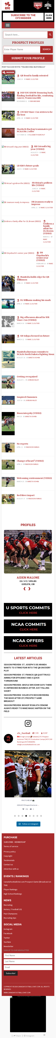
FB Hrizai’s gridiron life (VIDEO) (42, 184)
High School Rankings (13, 893)
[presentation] (24, 588)
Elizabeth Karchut (37, 135)
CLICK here (49, 16)
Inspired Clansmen (27, 397)
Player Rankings (10, 889)
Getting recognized (27, 376)
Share (18, 1036)
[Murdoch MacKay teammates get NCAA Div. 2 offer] (8, 132)
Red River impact (26, 495)
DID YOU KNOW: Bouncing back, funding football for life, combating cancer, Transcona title (35, 95)
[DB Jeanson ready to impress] (15, 202)
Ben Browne (35, 101)
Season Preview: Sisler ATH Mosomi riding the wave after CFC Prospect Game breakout (26, 697)
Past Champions (10, 913)
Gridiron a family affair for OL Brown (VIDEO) (48, 228)
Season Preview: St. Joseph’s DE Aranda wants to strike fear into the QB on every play (27, 667)
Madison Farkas (32, 447)
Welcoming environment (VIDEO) (34, 478)
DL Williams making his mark (35, 300)
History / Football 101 (13, 909)
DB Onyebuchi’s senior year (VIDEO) (42, 256)
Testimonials (9, 860)
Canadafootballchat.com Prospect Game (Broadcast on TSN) (27, 883)
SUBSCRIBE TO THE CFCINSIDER (23, 17)
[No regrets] (8, 447)
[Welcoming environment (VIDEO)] (8, 481)
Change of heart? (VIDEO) (30, 461)
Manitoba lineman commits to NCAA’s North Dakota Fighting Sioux (35, 353)
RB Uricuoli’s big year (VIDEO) (41, 147)
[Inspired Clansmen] (8, 400)
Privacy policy (10, 851)
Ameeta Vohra (34, 357)
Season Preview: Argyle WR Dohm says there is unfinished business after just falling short (28, 687)
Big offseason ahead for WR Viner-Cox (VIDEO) (33, 318)
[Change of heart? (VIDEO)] (8, 464)
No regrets (22, 443)
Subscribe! (11, 973)
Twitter (7, 937)
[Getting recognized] (8, 382)
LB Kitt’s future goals (28, 165)
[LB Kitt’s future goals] (8, 169)
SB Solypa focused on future (35, 336)
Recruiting (8, 905)
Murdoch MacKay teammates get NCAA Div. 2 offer (34, 130)
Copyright (8, 856)
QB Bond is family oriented (34, 75)
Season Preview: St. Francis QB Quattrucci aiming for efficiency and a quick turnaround (27, 677)
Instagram (8, 929)
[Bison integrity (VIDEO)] (8, 423)
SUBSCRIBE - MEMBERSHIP (15, 842)
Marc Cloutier (32, 79)
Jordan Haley (33, 380)
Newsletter (8, 946)
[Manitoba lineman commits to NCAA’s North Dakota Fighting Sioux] (8, 359)
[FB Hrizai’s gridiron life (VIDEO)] (16, 183)
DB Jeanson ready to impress (42, 203)
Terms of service (11, 846)
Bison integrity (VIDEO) (29, 413)
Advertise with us (11, 869)
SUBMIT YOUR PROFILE (28, 58)
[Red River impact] (8, 499)
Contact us (8, 864)
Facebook (8, 933)
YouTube (7, 942)
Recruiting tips (10, 918)
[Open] (28, 773)
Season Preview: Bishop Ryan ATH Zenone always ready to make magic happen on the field (27, 708)
